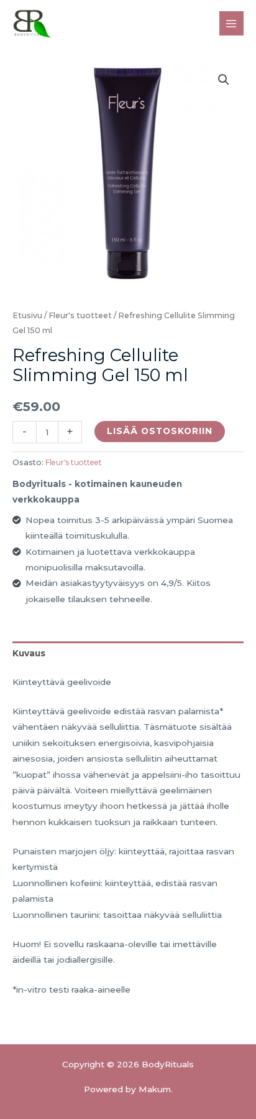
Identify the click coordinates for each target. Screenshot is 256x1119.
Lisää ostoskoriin (160, 431)
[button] (224, 79)
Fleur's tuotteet (80, 315)
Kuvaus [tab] (28, 653)
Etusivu (27, 315)
